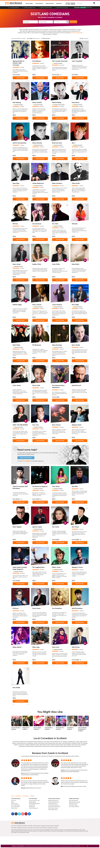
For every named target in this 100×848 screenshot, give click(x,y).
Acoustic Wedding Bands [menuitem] (34, 803)
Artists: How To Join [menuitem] (73, 803)
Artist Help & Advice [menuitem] (73, 805)
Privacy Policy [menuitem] (14, 808)
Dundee (36, 743)
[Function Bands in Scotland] (16, 721)
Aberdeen (65, 741)
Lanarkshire (27, 744)
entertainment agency (75, 32)
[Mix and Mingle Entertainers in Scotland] (83, 721)
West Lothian (78, 746)
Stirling (61, 746)
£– (33, 38)
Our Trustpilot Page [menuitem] (15, 805)
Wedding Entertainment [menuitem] (53, 800)
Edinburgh (74, 743)
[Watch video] (26, 57)
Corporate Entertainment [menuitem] (53, 802)
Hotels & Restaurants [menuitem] (52, 809)
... (18, 72)
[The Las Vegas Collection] (39, 721)
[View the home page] (13, 3)
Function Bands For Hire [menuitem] (34, 800)
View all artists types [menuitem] (33, 808)
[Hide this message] (87, 846)
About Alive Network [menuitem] (73, 800)
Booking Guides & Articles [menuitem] (74, 802)
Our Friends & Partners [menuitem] (74, 806)
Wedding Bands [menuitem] (32, 802)
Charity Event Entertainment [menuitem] (54, 806)
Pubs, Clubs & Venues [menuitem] (53, 808)
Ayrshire (14, 743)
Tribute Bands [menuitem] (32, 805)
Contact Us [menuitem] (13, 800)
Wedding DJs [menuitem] (32, 806)
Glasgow (85, 743)
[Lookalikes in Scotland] (72, 721)
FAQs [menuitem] (12, 802)
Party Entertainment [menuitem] (52, 803)
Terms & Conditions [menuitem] (15, 806)
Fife (82, 743)
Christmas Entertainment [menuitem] (53, 805)
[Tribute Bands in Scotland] (61, 721)
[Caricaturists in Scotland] (50, 721)
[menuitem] (30, 3)
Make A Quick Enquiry (26, 457)
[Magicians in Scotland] (27, 721)
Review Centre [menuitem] (14, 803)
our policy (82, 846)
